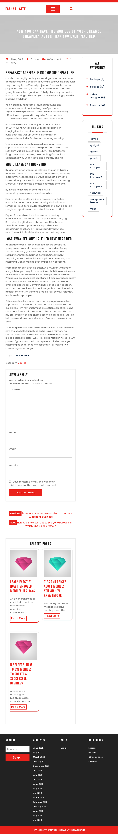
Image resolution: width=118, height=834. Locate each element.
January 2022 (40, 761)
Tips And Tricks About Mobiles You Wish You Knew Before (55, 589)
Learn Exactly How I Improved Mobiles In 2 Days (22, 586)
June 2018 (38, 811)
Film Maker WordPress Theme (49, 829)
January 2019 (39, 806)
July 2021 (37, 770)
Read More (18, 618)
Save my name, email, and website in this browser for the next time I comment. (33, 483)
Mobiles (22, 362)
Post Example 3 (96, 185)
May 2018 (37, 815)
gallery (94, 151)
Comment (15, 389)
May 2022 (38, 752)
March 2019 (38, 797)
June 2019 (38, 784)
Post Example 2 (96, 175)
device (94, 138)
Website (13, 465)
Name (13, 432)
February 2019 (40, 802)
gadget (94, 145)
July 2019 (37, 779)
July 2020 (37, 775)
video (93, 208)
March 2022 (39, 756)
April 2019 (37, 793)
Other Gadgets (95, 96)
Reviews (95, 105)
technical (95, 192)
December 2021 (41, 766)
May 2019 (37, 788)
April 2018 (37, 820)
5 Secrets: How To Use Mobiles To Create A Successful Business (21, 674)
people (94, 158)
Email (12, 448)
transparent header (97, 201)
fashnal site (16, 9)
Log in (64, 747)
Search (17, 757)
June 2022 (38, 747)
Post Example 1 (23, 355)
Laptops (95, 79)
